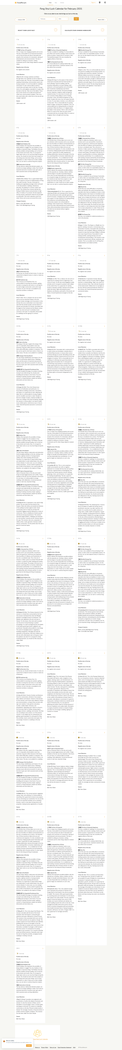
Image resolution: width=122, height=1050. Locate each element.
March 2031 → (102, 19)
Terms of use (53, 1047)
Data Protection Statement (64, 1047)
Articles (62, 2)
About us (37, 1047)
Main (50, 2)
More (30, 1042)
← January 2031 (21, 19)
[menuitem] (50, 2)
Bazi (56, 2)
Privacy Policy (44, 1047)
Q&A (74, 1047)
